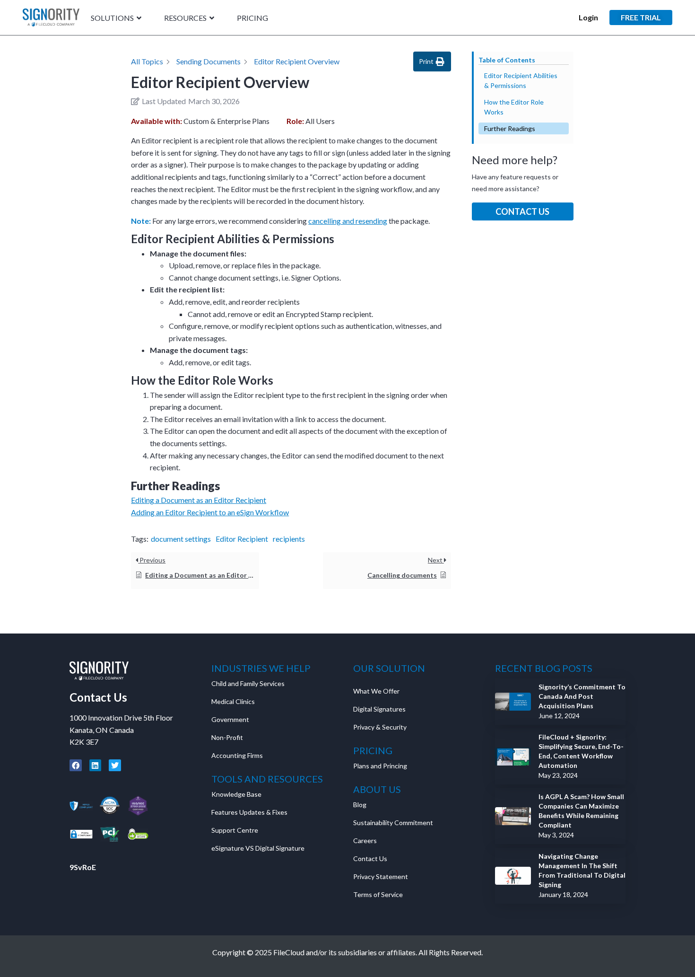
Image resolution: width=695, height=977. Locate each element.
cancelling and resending (347, 220)
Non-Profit (227, 737)
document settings (181, 538)
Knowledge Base (236, 794)
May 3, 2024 (556, 835)
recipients (289, 538)
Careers (365, 840)
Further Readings (509, 128)
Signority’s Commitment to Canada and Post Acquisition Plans (582, 696)
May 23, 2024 (558, 775)
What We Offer (376, 691)
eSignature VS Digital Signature (257, 848)
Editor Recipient (242, 538)
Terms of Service (378, 894)
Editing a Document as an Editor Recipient (198, 499)
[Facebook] (76, 765)
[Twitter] (115, 765)
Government (230, 719)
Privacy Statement (381, 876)
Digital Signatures (379, 709)
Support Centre (234, 830)
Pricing (252, 18)
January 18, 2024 (563, 894)
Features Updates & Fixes (249, 812)
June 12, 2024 (559, 716)
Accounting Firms (237, 755)
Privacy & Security (380, 727)
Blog (359, 805)
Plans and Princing (380, 766)
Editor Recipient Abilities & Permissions (520, 80)
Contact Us (522, 211)
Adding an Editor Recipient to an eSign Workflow (210, 512)
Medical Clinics (233, 701)
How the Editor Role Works (514, 107)
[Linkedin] (95, 765)
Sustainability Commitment (393, 823)
